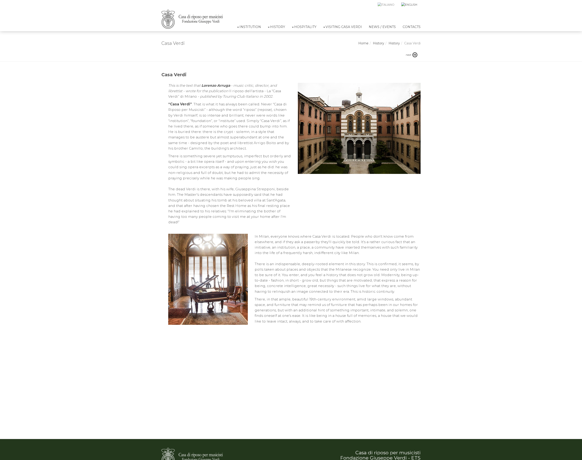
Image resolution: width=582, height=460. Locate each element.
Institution (250, 27)
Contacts (412, 27)
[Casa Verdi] (192, 19)
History (277, 27)
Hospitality (305, 27)
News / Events (382, 27)
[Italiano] (386, 4)
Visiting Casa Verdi (344, 27)
